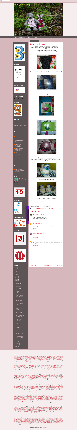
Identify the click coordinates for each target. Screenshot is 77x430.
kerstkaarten (18, 384)
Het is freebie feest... (18, 145)
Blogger (45, 427)
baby (42, 358)
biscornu (28, 362)
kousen (43, 208)
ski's (44, 407)
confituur (42, 368)
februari (17, 343)
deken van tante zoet (31, 369)
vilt (16, 419)
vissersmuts (30, 419)
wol (16, 422)
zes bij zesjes (40, 423)
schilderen (45, 406)
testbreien (56, 413)
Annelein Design (18, 144)
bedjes (49, 360)
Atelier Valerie (17, 165)
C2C (14, 367)
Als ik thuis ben (18, 136)
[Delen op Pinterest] (49, 206)
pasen (51, 399)
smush (36, 408)
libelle (44, 389)
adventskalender (42, 357)
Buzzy (62, 366)
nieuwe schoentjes (56, 396)
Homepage (46, 265)
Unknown (35, 223)
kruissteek (25, 387)
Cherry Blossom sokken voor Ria (20, 157)
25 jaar (23, 356)
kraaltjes (53, 386)
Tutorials (28, 37)
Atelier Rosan (17, 156)
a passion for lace (46, 356)
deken (26, 369)
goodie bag (58, 375)
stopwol (52, 411)
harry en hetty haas (49, 377)
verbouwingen (23, 418)
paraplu (37, 399)
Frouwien (37, 374)
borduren (24, 365)
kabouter (35, 381)
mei (16, 292)
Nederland (16, 396)
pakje (25, 399)
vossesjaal (32, 420)
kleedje (15, 385)
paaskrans (55, 398)
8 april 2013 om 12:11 (40, 233)
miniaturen (42, 391)
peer (24, 400)
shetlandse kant (25, 407)
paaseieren (51, 398)
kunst (49, 387)
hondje (29, 379)
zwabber (40, 424)
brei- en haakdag (49, 365)
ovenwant (46, 398)
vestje (51, 418)
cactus (17, 367)
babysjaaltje (36, 359)
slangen (59, 407)
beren (36, 361)
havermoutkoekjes (19, 378)
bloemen (60, 362)
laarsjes (18, 388)
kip (59, 384)
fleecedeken (23, 374)
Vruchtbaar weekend (19, 310)
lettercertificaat (32, 389)
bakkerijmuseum (19, 360)
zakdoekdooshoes (42, 422)
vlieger (46, 419)
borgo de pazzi (43, 365)
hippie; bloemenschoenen (51, 378)
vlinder (49, 419)
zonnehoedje (26, 424)
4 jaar (26, 356)
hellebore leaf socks (26, 378)
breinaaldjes (15, 366)
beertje (61, 360)
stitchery (33, 411)
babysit (28, 359)
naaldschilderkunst (57, 395)
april (17, 294)
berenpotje (40, 361)
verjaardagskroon (33, 418)
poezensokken (44, 401)
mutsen (26, 395)
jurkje (61, 380)
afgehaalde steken (54, 357)
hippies (62, 378)
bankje (23, 360)
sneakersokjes (45, 408)
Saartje (23, 406)
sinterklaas (30, 407)
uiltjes (22, 417)
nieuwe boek (46, 396)
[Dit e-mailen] (44, 206)
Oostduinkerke (23, 398)
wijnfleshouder (30, 421)
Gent (19, 375)
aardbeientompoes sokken (17, 357)
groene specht (24, 376)
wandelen (47, 420)
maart (17, 341)
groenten (29, 376)
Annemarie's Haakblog (19, 148)
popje (35, 402)
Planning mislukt (18, 327)
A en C (34, 208)
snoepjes (15, 409)
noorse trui (39, 397)
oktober (17, 285)
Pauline (34, 214)
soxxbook (61, 409)
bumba (48, 366)
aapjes (58, 356)
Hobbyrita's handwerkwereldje (20, 37)
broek (33, 366)
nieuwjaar (26, 397)
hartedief (58, 377)
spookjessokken (51, 410)
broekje (36, 366)
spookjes (46, 410)
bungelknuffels (53, 366)
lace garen (24, 388)
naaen (42, 395)
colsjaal (35, 368)
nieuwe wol (16, 397)
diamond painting (51, 369)
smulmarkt (33, 408)
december (18, 282)
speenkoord (30, 410)
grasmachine (19, 376)
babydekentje (60, 358)
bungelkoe (58, 366)
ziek (50, 423)
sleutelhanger (16, 408)
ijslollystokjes (56, 379)
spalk (14, 410)
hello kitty (31, 378)
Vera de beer (18, 418)
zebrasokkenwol (58, 422)
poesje (35, 401)
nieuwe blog (40, 396)
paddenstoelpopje (20, 399)
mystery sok (38, 395)
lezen (41, 389)
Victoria (55, 418)
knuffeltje (28, 386)
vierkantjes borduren (60, 418)
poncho (25, 402)
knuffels (24, 386)
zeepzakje (18, 423)
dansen (55, 368)
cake (36, 367)
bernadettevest (45, 361)
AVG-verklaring (35, 37)
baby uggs (45, 358)
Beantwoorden (35, 219)
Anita (19, 358)
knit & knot (41, 385)
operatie (32, 398)
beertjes (15, 361)
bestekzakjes (59, 361)
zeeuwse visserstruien (34, 423)
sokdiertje (40, 409)
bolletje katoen (19, 365)
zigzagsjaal (61, 423)
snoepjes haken (25, 409)
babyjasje (15, 359)
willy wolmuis (45, 421)
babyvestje (55, 359)
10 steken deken (16, 356)
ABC (22, 357)
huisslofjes (45, 379)
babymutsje (19, 359)
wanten (54, 420)
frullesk (42, 374)
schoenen (49, 406)
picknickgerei (48, 400)
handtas (38, 377)
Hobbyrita (22, 178)
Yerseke (37, 422)
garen (45, 374)
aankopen (54, 356)
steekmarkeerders (21, 411)
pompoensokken (60, 401)
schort (62, 406)
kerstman (26, 384)
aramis (25, 358)
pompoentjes (21, 402)
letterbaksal (27, 389)
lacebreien (33, 388)
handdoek (22, 377)
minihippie (56, 391)
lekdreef (61, 388)
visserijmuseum (26, 419)
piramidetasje (19, 401)
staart (17, 411)
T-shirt (48, 412)
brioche (27, 366)
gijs (26, 375)
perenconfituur (28, 400)
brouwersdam (41, 366)
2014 (16, 279)
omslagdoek (60, 397)
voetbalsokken (60, 419)
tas (60, 412)
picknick (39, 400)
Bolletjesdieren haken (18, 149)
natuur (62, 395)
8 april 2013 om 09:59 (40, 223)
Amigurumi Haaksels (19, 140)
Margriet (34, 233)
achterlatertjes (37, 357)
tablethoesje (51, 412)
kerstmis (30, 384)
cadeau (20, 367)
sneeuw (50, 408)
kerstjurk (15, 384)
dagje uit (51, 368)
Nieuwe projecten (19, 328)
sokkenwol (50, 409)
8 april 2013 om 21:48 (41, 241)
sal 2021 (29, 406)
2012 (16, 346)
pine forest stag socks (55, 400)
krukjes (47, 387)
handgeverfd (27, 377)
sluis (27, 408)
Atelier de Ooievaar (18, 152)
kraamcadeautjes (58, 386)
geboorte (59, 374)
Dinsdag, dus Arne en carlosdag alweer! (19, 296)
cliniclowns (26, 368)
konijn (42, 386)
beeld (52, 360)
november (18, 283)
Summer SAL (33, 412)
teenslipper (20, 413)
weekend (59, 420)
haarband (50, 376)
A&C (50, 356)
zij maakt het (17, 424)
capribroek (44, 367)
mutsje (29, 395)
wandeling (50, 420)
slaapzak (47, 407)
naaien (50, 208)
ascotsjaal (34, 358)
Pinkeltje (60, 400)
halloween (17, 377)
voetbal (56, 419)
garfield (48, 374)
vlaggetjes (35, 419)
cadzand (33, 367)
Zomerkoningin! (17, 153)
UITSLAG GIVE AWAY (20, 331)
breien (37, 208)
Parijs (48, 399)
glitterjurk (37, 375)
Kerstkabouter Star (18, 166)
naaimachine (51, 395)
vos (29, 420)
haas (54, 376)
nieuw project (34, 396)
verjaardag (28, 418)
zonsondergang (31, 424)
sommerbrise (56, 409)
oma (56, 397)
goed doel (41, 375)
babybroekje (54, 358)
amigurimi (15, 358)
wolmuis (25, 422)
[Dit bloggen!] (45, 206)
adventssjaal (48, 357)
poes (31, 401)
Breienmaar (35, 241)
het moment (39, 378)
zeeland (15, 423)
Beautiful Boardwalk (18, 169)
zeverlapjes (47, 423)
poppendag (46, 402)
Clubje (17, 330)
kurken (58, 387)
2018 (16, 273)
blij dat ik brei (51, 362)
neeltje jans (20, 396)
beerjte (57, 360)
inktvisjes (15, 380)
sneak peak (40, 408)
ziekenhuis (53, 423)
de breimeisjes (59, 368)
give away (40, 208)
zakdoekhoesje (49, 422)
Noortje (43, 397)
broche (30, 366)
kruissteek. (31, 387)
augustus (17, 288)
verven (48, 418)
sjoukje (41, 407)
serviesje (21, 407)
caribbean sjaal (50, 367)
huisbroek (37, 379)
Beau (32, 360)
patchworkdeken (16, 400)
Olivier (54, 397)
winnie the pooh (51, 421)
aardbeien (61, 356)
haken (62, 376)
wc (56, 420)
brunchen (45, 366)
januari (17, 344)
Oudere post (59, 265)
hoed (25, 379)
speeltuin (25, 410)
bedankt (42, 360)
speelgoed (21, 410)
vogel (14, 420)
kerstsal (34, 384)
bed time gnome (37, 360)
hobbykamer (17, 379)
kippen (62, 384)
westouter (18, 421)
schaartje (36, 406)
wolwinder (29, 422)
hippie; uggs (58, 378)
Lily (54, 389)
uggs (52, 208)
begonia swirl (24, 361)
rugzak (17, 406)
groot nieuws (34, 376)
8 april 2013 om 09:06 (40, 214)
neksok (25, 396)
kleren (22, 385)
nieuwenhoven (22, 397)
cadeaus (24, 367)
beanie (30, 360)
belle (29, 361)
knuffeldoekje (19, 386)
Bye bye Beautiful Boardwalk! (19, 170)
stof (39, 411)
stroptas (29, 412)
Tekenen (16, 141)
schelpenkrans (41, 406)
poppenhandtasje (60, 402)
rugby (14, 406)
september (18, 286)
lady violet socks (51, 388)
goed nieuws (46, 375)
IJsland (52, 379)
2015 (16, 277)
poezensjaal (38, 401)
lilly (51, 389)
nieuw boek (28, 396)
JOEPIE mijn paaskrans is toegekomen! (20, 316)
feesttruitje (15, 374)
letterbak (22, 389)
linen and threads (59, 389)
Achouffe (32, 357)
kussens (46, 208)
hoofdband (33, 379)
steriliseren (29, 411)
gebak (55, 374)
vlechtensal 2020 (41, 419)
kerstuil (45, 384)
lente (14, 389)
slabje (55, 407)
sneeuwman (55, 408)
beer (54, 360)
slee (62, 407)
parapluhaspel (41, 399)
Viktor (14, 419)
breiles (62, 365)
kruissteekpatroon (42, 387)
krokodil (21, 387)
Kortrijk (46, 386)
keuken (51, 384)
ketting (48, 384)
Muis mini (17, 313)
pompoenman (55, 401)
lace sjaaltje (29, 388)
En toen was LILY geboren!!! (19, 309)
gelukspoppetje (16, 375)
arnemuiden (29, 358)
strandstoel (61, 411)
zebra (54, 422)
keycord (54, 384)
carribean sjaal (56, 367)
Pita (23, 401)
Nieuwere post (33, 265)
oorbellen (18, 398)
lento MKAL (17, 389)
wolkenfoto (20, 422)
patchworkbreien (60, 399)
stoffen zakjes (44, 411)
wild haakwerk (39, 421)
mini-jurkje (32, 391)
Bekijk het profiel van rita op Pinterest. (20, 125)
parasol (45, 399)
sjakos (38, 407)
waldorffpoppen (37, 420)
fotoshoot (33, 374)
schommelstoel (59, 406)
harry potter (54, 377)
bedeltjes (46, 360)
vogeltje (21, 420)
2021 (16, 268)
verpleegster (39, 418)
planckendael (27, 401)
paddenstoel (15, 399)
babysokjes (46, 359)
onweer (15, 398)
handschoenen (32, 377)
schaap (32, 406)
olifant (51, 397)
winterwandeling (60, 421)
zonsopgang (36, 424)
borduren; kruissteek (33, 365)
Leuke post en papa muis (20, 312)
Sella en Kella (16, 407)
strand (58, 411)
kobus (39, 386)
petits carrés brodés (34, 400)
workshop (33, 422)
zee (62, 422)
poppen (41, 402)
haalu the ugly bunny (45, 376)
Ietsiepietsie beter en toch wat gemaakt (19, 337)
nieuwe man (50, 396)
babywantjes (60, 359)
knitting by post (47, 385)
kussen (62, 387)
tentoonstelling (43, 413)
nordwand (46, 397)
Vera (14, 418)
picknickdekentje (43, 400)
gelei (62, 374)
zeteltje (44, 423)
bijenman (23, 362)
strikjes (26, 412)
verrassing (43, 418)
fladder (19, 374)
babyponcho (24, 359)
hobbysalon (22, 379)
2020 (16, 270)
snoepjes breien (19, 409)
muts (22, 395)
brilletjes (23, 366)
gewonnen (22, 375)
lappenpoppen (57, 388)
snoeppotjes (31, 409)
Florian (27, 374)
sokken (44, 409)
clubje (31, 368)
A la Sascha (17, 131)
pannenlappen (32, 399)
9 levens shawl (30, 356)
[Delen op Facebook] (47, 206)
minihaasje (51, 391)
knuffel (15, 386)
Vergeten (17, 323)
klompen (33, 385)
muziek (35, 395)
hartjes (15, 378)
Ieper (49, 379)
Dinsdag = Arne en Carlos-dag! (19, 320)
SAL (25, 406)
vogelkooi (17, 420)
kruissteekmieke (36, 387)
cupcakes (47, 368)
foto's (30, 374)
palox (28, 399)
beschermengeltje (53, 361)
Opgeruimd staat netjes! (20, 317)
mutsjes (32, 395)
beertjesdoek (19, 361)
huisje (41, 379)
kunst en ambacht (53, 387)
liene (47, 389)
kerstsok (38, 384)
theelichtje (15, 414)
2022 (16, 267)
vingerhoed (20, 419)
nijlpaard (35, 397)
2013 (16, 280)
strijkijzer (19, 412)
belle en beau (33, 361)
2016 (16, 276)
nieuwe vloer (61, 396)
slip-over (24, 408)
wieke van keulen (24, 421)
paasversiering (60, 398)
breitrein (19, 366)
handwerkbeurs (43, 377)
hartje (61, 377)
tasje (62, 412)
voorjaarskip (25, 420)
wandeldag (42, 420)
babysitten (31, 359)
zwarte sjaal (44, 424)
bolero (15, 365)
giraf (29, 375)
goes (55, 375)
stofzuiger (48, 411)
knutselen (32, 386)
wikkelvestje (34, 421)
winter (56, 421)
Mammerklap (35, 390)
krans (17, 387)
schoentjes (53, 406)
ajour (59, 357)
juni (16, 291)
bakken (15, 360)
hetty (42, 378)
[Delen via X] (46, 206)
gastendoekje (52, 374)
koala (36, 386)
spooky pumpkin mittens (58, 410)
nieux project (31, 397)
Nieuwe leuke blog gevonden (19, 306)
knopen (61, 385)
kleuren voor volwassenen (27, 385)
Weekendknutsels (19, 300)
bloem (56, 362)
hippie (45, 378)
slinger (21, 408)
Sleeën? (16, 137)
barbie (26, 360)
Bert (49, 361)
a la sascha (40, 356)
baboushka (38, 358)
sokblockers (36, 409)
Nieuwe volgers (18, 334)
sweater (45, 412)
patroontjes (20, 400)
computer (39, 368)
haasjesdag (58, 376)
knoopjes (57, 385)
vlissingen (52, 419)
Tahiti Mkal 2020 (56, 412)
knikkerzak (37, 385)
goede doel (51, 375)
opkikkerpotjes (40, 398)
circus (20, 368)
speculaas (17, 410)
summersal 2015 (39, 412)
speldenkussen (41, 410)
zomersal (22, 424)
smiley (30, 408)
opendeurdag (28, 398)
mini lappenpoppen (25, 391)
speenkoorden (36, 410)
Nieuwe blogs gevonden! (20, 321)
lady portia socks (45, 388)
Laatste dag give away (19, 333)
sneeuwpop (60, 408)
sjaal (34, 407)
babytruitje (51, 359)
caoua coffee (40, 367)
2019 (16, 271)
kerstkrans (22, 384)
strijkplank (22, 412)
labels (21, 388)
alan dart (62, 357)
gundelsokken (39, 376)
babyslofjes (41, 359)
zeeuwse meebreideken (25, 423)
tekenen (24, 413)
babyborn (50, 358)
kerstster (41, 384)
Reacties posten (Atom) (49, 269)
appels (22, 358)
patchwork (55, 399)
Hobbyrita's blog (22, 4)
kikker (57, 384)
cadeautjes (29, 367)
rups (19, 406)
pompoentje (15, 402)
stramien (55, 411)
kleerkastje (18, 385)
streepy (15, 412)
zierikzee (57, 423)
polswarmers (49, 401)
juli (16, 289)
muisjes (15, 395)
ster (26, 411)
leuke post (37, 389)
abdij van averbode (27, 357)
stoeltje (36, 411)
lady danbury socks (39, 388)
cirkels (23, 368)
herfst (35, 378)
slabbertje (51, 407)
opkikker (36, 398)
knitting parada (53, 385)
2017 (16, 274)
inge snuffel (60, 379)
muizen (18, 395)
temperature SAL (35, 413)
